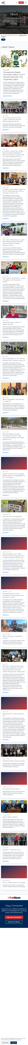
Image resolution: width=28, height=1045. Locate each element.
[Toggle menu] (25, 2)
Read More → (6, 129)
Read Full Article (7, 96)
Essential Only (5, 1042)
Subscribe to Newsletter (14, 917)
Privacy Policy (18, 1039)
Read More (5, 495)
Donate (21, 2)
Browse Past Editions (14, 922)
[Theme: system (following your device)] (17, 2)
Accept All (13, 1042)
